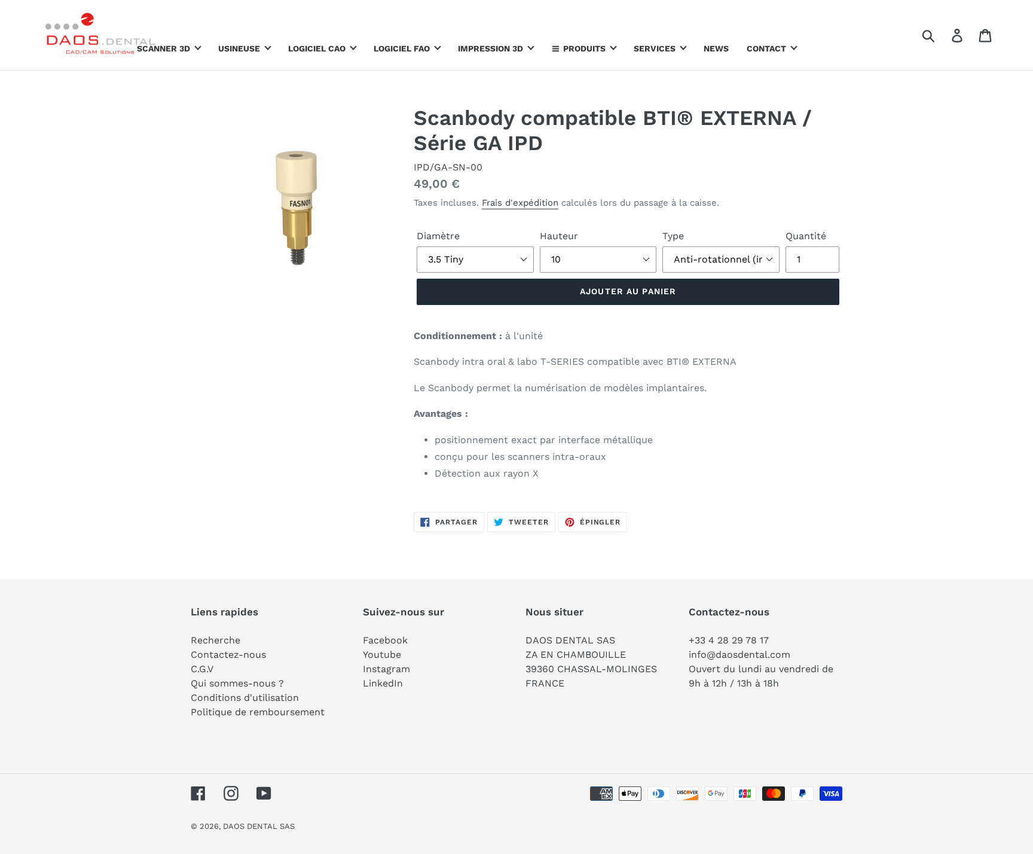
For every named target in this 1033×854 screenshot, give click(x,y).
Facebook (385, 640)
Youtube (382, 654)
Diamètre (438, 236)
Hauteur (559, 236)
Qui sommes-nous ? (237, 683)
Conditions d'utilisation (245, 697)
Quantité (806, 236)
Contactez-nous (228, 654)
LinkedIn (383, 683)
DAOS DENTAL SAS (259, 826)
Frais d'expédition (520, 202)
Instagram (386, 669)
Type (673, 236)
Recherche (215, 640)
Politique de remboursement (258, 712)
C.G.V (202, 669)
